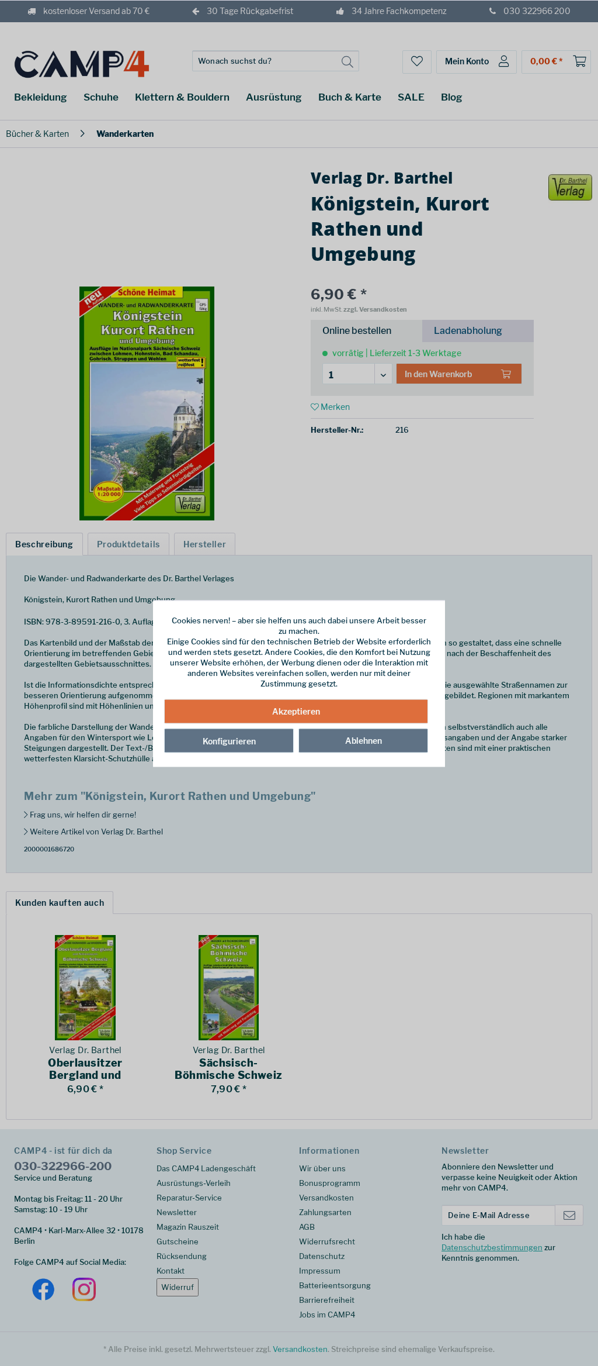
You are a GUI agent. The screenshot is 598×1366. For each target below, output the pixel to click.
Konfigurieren (229, 741)
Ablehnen (363, 740)
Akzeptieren (296, 711)
